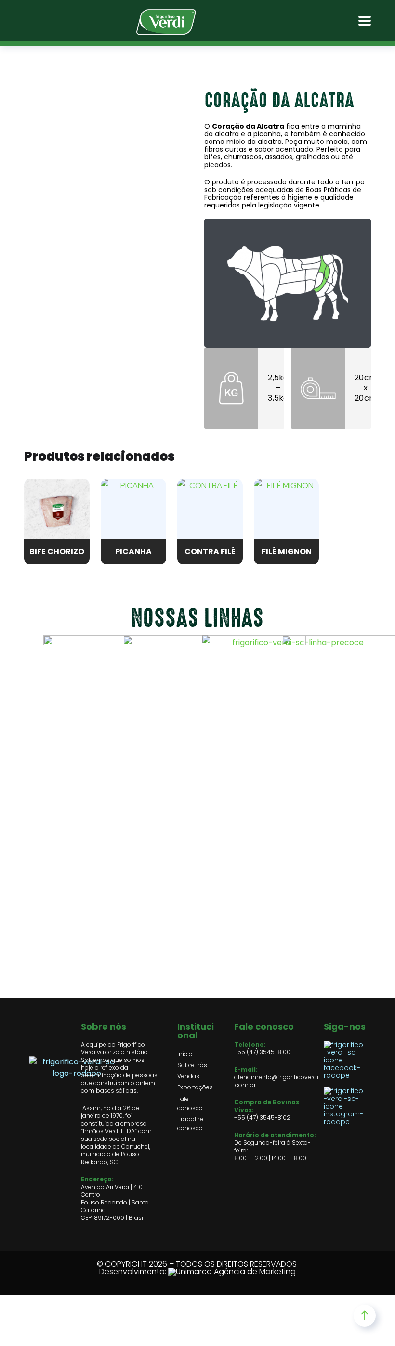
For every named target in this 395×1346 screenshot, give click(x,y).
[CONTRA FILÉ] (210, 511)
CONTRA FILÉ (210, 551)
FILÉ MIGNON (287, 551)
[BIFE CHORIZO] (57, 511)
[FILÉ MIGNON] (286, 511)
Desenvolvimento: (133, 1271)
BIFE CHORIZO (56, 551)
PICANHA (133, 551)
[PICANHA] (133, 511)
